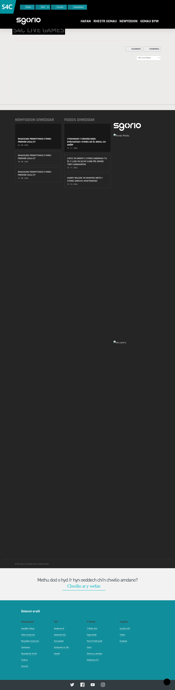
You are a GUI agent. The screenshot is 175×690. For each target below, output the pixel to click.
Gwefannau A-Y (93, 660)
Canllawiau (25, 647)
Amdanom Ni (59, 628)
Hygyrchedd (91, 634)
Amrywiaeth (59, 641)
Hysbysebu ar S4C (61, 647)
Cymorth (24, 666)
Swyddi (57, 653)
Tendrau (24, 660)
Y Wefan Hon (92, 628)
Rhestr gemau (105, 21)
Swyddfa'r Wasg (27, 628)
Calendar (136, 49)
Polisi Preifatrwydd (94, 641)
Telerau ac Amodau (94, 653)
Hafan (86, 21)
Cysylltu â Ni (125, 628)
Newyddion (128, 21)
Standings (154, 49)
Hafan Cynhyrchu (28, 634)
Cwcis (89, 647)
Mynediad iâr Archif (29, 653)
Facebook (123, 641)
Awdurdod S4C (60, 634)
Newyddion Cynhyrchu (30, 641)
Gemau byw (149, 21)
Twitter (122, 634)
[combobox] (149, 58)
